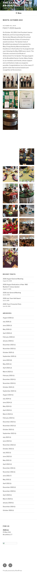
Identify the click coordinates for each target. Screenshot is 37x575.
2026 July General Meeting (12, 292)
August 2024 (7, 395)
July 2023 (6, 437)
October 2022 (7, 449)
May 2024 (6, 406)
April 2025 (6, 368)
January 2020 (7, 503)
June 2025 (6, 360)
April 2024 (6, 410)
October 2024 (7, 387)
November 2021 (8, 472)
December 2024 (8, 379)
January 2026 (7, 341)
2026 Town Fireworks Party (12, 304)
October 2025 (7, 352)
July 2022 (6, 452)
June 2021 (6, 476)
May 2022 (6, 460)
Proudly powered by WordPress (12, 570)
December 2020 (8, 487)
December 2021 (8, 468)
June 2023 (6, 441)
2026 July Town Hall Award (12, 298)
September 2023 (8, 433)
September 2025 (8, 356)
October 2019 (7, 510)
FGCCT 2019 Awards (12, 28)
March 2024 (7, 414)
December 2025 (8, 345)
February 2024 (8, 418)
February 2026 (8, 337)
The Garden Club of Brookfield (17, 4)
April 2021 (6, 483)
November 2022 (8, 445)
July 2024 (6, 399)
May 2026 (6, 329)
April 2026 (6, 333)
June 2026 (6, 325)
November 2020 (8, 491)
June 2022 (6, 456)
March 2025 (7, 372)
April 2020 (6, 495)
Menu (19, 13)
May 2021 (6, 479)
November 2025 (8, 348)
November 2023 (8, 426)
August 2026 (7, 318)
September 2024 (8, 391)
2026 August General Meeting (13, 279)
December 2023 (8, 422)
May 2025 (6, 364)
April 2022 (6, 464)
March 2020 (7, 499)
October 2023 (7, 429)
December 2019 (8, 506)
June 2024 (6, 402)
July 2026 (6, 322)
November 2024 (8, 383)
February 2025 (8, 375)
